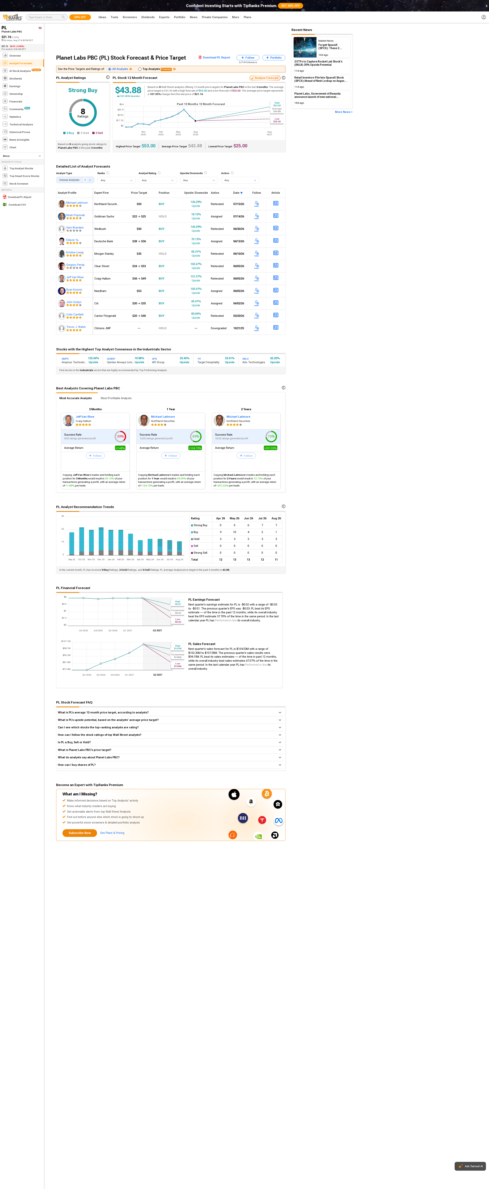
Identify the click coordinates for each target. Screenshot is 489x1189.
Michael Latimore (163, 416)
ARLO (245, 358)
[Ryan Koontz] (62, 291)
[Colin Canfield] (62, 316)
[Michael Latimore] (62, 204)
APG (154, 358)
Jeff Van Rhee (85, 416)
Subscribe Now (80, 833)
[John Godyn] (62, 303)
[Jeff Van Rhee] (62, 278)
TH (199, 358)
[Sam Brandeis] (62, 229)
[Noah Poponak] (62, 216)
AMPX (65, 358)
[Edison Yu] (62, 241)
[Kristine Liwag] (62, 254)
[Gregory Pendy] (62, 266)
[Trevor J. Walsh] (62, 328)
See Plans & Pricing (112, 833)
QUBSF (111, 358)
